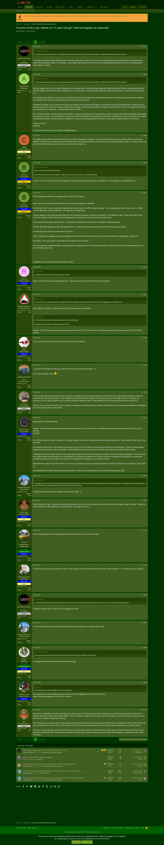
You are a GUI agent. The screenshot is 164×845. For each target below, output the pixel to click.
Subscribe (39, 7)
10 (55, 773)
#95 (145, 565)
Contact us (107, 828)
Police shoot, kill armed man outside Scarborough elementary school (53, 778)
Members (103, 7)
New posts (19, 11)
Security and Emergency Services (52, 766)
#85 (145, 193)
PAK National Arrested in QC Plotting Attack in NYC (45, 750)
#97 (145, 623)
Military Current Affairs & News (52, 752)
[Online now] (24, 347)
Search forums (30, 11)
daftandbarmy (27, 773)
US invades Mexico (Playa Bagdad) (38, 757)
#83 (145, 135)
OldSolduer (138, 752)
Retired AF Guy (137, 773)
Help (136, 828)
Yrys (24, 759)
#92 (145, 476)
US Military (38, 759)
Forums (29, 7)
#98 (145, 647)
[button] (65, 7)
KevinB (140, 780)
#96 (145, 595)
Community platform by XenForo (82, 832)
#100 (145, 710)
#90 (145, 392)
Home (20, 7)
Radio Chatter (45, 773)
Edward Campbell (28, 752)
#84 (145, 163)
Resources (91, 7)
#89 (145, 365)
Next (42, 42)
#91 (145, 418)
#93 (145, 500)
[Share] (141, 46)
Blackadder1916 (28, 766)
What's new (59, 7)
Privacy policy (129, 828)
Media (79, 7)
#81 (145, 47)
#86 (145, 267)
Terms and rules (117, 828)
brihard (140, 759)
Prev (20, 42)
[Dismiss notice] (146, 16)
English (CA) (34, 828)
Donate (49, 7)
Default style (22, 828)
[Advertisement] (42, 36)
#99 (145, 682)
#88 (145, 338)
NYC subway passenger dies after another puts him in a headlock (52, 771)
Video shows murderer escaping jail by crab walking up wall (49, 764)
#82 (145, 74)
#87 (145, 294)
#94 (145, 530)
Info (70, 7)
